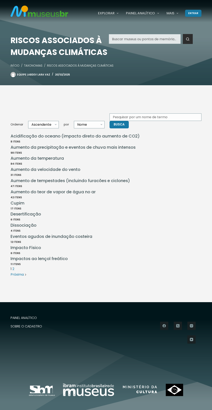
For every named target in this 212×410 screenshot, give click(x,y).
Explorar (106, 13)
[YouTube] (191, 339)
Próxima (18, 274)
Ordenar (17, 124)
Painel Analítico (140, 13)
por (66, 124)
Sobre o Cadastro (26, 326)
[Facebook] (164, 326)
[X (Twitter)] (178, 326)
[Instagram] (191, 326)
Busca (119, 124)
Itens (15, 141)
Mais (170, 13)
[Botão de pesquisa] (188, 39)
